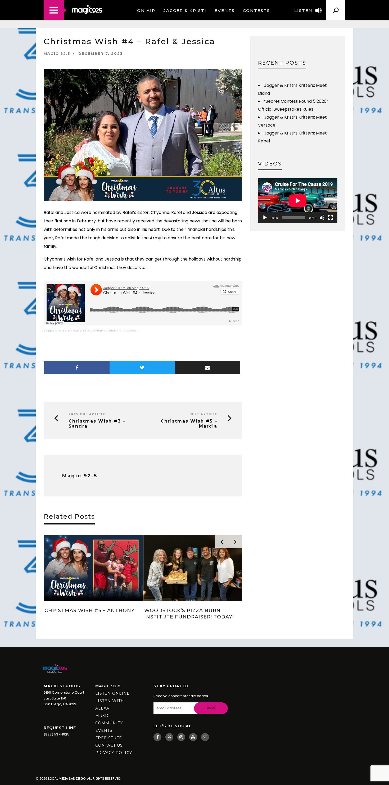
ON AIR (146, 10)
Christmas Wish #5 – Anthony (89, 610)
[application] (297, 200)
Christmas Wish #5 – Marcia (189, 424)
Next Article (203, 414)
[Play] (265, 217)
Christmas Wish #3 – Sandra (97, 424)
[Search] (335, 8)
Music (102, 715)
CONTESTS (256, 10)
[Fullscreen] (330, 217)
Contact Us (109, 745)
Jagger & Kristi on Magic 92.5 (66, 330)
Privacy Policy (113, 752)
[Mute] (322, 217)
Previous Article (87, 414)
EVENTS (225, 10)
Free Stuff (108, 737)
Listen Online (112, 693)
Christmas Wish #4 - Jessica (114, 330)
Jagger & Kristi (185, 10)
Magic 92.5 (57, 53)
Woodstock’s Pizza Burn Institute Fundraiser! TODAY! (189, 614)
